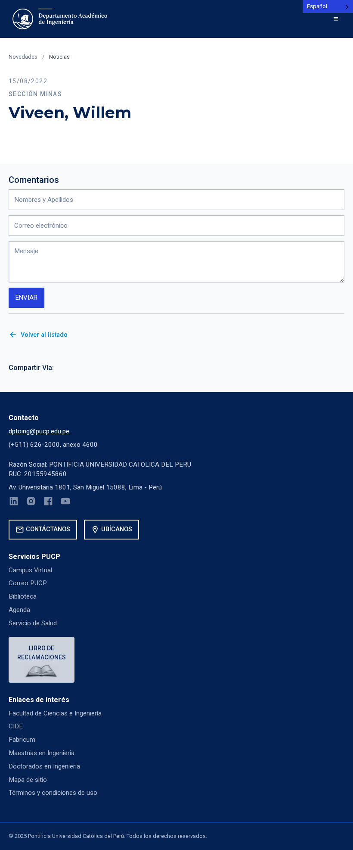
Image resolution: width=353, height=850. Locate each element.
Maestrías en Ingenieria (41, 753)
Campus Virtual (30, 570)
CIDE (16, 726)
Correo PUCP (28, 583)
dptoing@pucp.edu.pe (39, 431)
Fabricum (22, 739)
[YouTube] (65, 502)
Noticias (59, 56)
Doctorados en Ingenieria (44, 766)
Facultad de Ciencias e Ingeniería (55, 713)
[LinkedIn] (14, 502)
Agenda (19, 610)
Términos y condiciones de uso (53, 793)
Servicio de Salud (33, 623)
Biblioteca (23, 596)
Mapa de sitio (28, 780)
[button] (335, 19)
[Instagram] (31, 502)
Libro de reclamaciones (41, 653)
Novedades (23, 56)
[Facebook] (48, 502)
